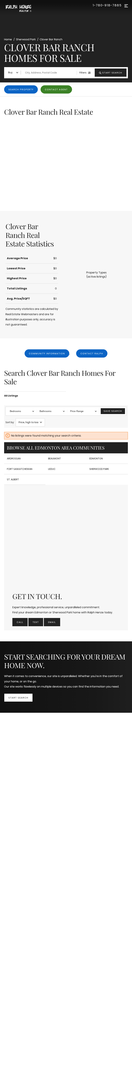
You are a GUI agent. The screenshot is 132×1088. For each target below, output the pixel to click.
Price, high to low (28, 422)
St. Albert (13, 479)
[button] (96, 275)
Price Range (77, 411)
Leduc (52, 469)
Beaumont (54, 458)
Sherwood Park (99, 469)
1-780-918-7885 (107, 5)
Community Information (47, 353)
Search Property (21, 89)
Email (52, 622)
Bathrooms (45, 411)
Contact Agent (56, 89)
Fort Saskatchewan (19, 469)
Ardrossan (14, 458)
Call (20, 622)
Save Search (113, 411)
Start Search (18, 697)
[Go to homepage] (22, 8)
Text (36, 622)
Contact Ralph (91, 353)
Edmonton (96, 458)
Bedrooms (15, 411)
